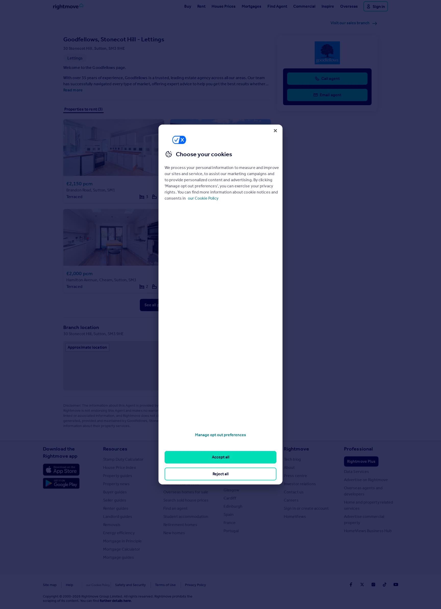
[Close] (275, 130)
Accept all (220, 457)
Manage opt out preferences (220, 434)
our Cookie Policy (203, 198)
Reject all (221, 473)
